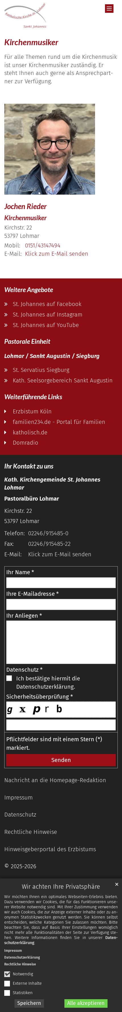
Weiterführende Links (33, 397)
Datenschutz (20, 814)
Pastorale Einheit (27, 341)
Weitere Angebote (28, 289)
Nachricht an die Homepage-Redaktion (55, 780)
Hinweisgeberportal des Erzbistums (50, 849)
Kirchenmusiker (31, 42)
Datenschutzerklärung (22, 957)
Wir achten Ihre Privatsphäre (61, 886)
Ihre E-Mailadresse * (32, 593)
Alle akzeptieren (86, 1003)
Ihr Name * (20, 572)
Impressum (13, 951)
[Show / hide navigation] (109, 8)
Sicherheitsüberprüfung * (39, 696)
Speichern (29, 1003)
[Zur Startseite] (25, 15)
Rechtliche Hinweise (20, 964)
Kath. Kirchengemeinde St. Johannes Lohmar (52, 483)
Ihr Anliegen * (24, 615)
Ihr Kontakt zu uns (28, 466)
